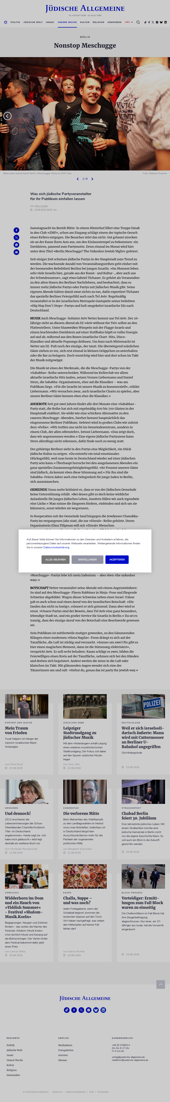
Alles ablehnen (55, 559)
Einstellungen (87, 559)
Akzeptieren (117, 559)
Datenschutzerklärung (56, 547)
